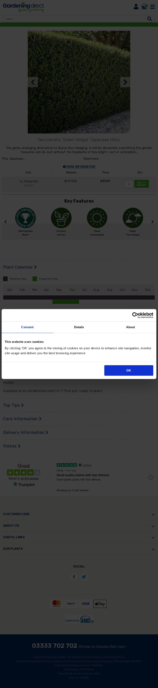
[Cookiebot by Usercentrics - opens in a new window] (135, 315)
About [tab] (130, 327)
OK (128, 370)
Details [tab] (79, 327)
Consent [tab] (27, 327)
